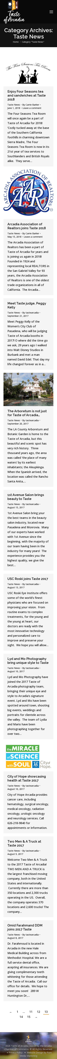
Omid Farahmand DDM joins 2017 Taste (24, 927)
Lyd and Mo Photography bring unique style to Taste (28, 661)
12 (38, 1012)
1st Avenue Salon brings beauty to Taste (25, 497)
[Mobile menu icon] (51, 12)
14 (21, 1017)
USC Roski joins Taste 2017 (27, 579)
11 (30, 1012)
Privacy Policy (15, 1052)
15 (28, 1017)
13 (46, 1012)
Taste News (13, 104)
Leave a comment (31, 107)
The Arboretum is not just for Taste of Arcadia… (27, 413)
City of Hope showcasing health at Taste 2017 (26, 778)
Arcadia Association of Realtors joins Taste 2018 (26, 226)
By (30, 104)
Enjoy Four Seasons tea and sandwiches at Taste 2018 (26, 95)
